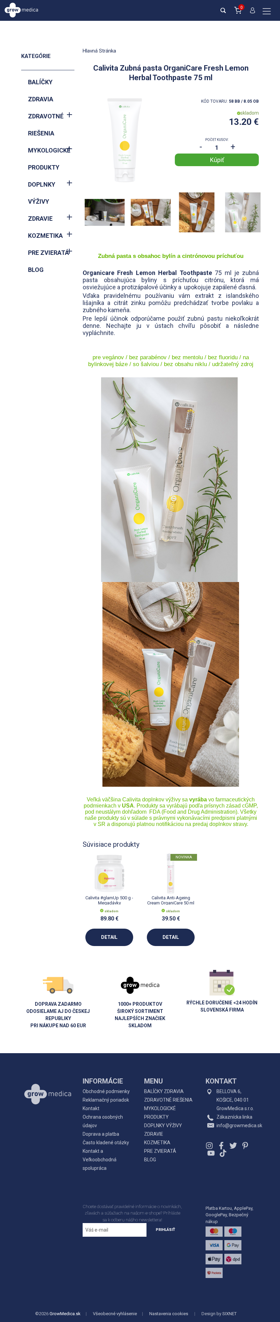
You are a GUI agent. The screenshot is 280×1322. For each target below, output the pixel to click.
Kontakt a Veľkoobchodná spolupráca (99, 1159)
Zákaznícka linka (234, 1117)
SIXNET (229, 1313)
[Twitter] (233, 1145)
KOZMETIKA (45, 235)
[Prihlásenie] (250, 13)
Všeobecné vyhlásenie (115, 1313)
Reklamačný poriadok (106, 1100)
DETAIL (109, 937)
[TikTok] (222, 1153)
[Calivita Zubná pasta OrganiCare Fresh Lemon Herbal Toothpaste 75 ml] (125, 140)
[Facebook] (221, 1145)
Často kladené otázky (106, 1142)
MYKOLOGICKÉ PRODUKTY (49, 159)
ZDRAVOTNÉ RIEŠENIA (46, 125)
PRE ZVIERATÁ (48, 252)
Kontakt (91, 1108)
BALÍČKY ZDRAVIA (40, 90)
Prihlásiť (165, 1229)
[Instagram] (210, 1145)
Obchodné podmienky (106, 1091)
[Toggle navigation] (266, 12)
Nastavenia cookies (168, 1313)
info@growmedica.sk (239, 1125)
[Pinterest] (245, 1145)
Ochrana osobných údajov (103, 1121)
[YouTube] (211, 1153)
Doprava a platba (101, 1134)
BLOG (36, 269)
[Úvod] (47, 1078)
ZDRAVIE (40, 218)
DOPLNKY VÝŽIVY (41, 193)
